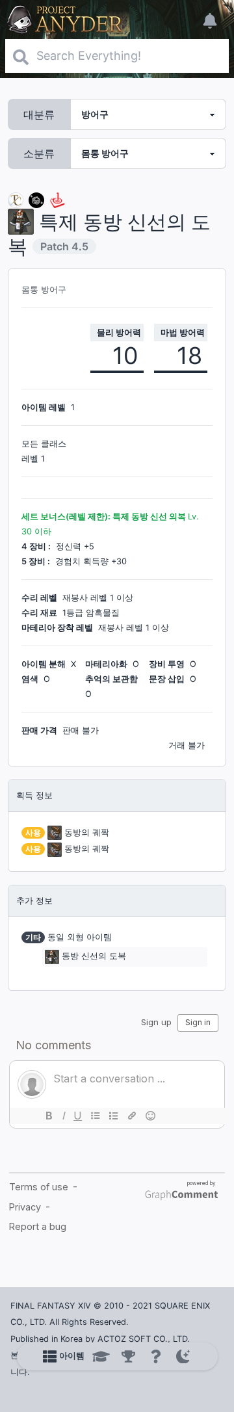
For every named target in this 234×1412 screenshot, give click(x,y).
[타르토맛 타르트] (36, 199)
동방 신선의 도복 (94, 956)
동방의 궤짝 (86, 832)
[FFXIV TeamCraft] (15, 199)
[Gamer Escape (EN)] (57, 199)
